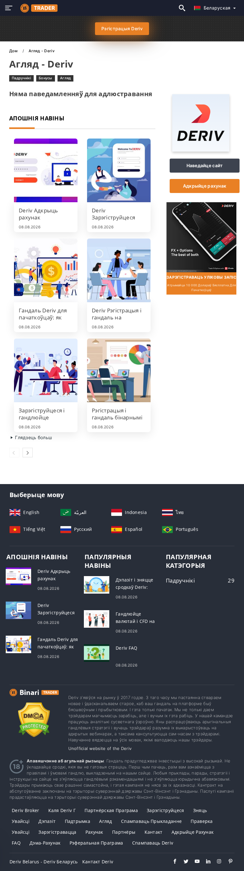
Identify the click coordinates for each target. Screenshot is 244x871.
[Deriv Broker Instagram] (216, 862)
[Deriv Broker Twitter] (182, 862)
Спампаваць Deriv (152, 843)
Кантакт (154, 832)
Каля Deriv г (62, 810)
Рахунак (94, 832)
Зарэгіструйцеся (165, 810)
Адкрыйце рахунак (204, 186)
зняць (200, 810)
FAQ (16, 843)
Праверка (202, 821)
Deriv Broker (25, 810)
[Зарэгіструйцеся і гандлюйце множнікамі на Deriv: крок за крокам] (46, 370)
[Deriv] (200, 150)
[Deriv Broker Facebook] (171, 862)
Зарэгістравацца (57, 832)
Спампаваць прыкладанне (151, 821)
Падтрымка (78, 821)
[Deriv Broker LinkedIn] (205, 862)
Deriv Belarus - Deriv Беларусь (44, 862)
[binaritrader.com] (37, 8)
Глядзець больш (33, 437)
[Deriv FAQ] (96, 652)
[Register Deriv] (201, 236)
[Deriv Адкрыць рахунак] (46, 170)
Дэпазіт (47, 821)
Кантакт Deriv (97, 862)
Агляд (65, 78)
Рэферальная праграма (96, 843)
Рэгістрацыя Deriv (122, 28)
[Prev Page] (14, 452)
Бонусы (45, 78)
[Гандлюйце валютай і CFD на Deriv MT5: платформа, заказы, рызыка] (96, 618)
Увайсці (21, 821)
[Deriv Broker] (34, 698)
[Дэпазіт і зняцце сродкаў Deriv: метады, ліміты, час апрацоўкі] (96, 584)
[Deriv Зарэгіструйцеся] (119, 170)
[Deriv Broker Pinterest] (227, 862)
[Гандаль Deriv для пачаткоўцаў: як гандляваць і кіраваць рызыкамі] (46, 270)
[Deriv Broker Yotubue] (194, 862)
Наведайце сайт (204, 165)
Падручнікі (21, 78)
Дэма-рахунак (45, 843)
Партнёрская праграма (111, 810)
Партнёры (123, 832)
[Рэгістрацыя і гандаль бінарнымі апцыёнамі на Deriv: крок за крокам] (119, 370)
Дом (13, 50)
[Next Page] (28, 452)
